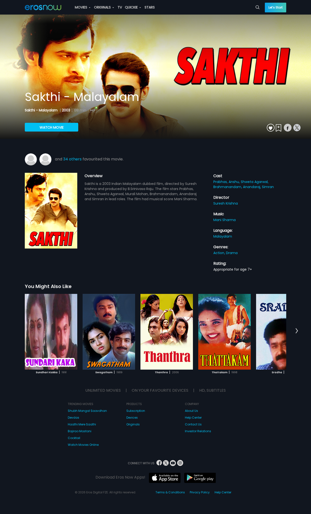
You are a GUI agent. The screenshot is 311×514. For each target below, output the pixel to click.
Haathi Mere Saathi (82, 424)
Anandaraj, (252, 186)
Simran (268, 186)
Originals (133, 424)
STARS (150, 7)
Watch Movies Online (83, 445)
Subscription (135, 411)
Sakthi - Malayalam (42, 110)
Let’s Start (275, 7)
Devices (132, 417)
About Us (191, 411)
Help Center (193, 417)
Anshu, (235, 181)
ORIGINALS (103, 7)
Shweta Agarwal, (254, 181)
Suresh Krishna (225, 203)
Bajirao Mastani (79, 431)
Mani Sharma (224, 219)
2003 (66, 110)
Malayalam (222, 236)
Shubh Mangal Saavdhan (87, 411)
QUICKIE (132, 7)
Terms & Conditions (170, 492)
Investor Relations (198, 431)
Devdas (73, 417)
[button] (297, 331)
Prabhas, (221, 181)
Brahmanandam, (228, 186)
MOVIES (81, 7)
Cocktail (74, 438)
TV (120, 7)
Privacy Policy (200, 492)
